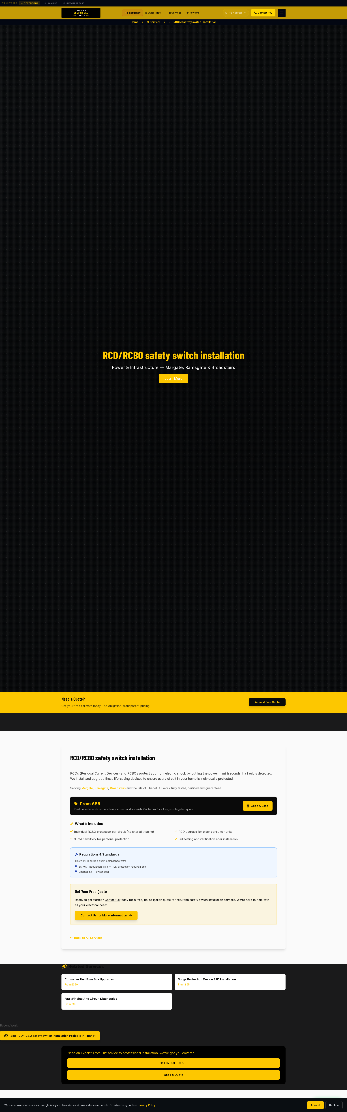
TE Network (236, 13)
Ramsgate (101, 788)
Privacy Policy (147, 1105)
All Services (153, 21)
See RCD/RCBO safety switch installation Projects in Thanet (52, 1036)
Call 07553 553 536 (173, 1063)
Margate (87, 788)
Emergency (134, 12)
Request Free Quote (267, 702)
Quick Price (154, 12)
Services (176, 12)
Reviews (194, 12)
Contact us (112, 900)
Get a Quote (259, 806)
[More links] (282, 13)
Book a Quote (173, 1075)
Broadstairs (118, 788)
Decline (334, 1105)
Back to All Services (88, 938)
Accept (315, 1105)
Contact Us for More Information (104, 915)
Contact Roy (265, 12)
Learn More (173, 378)
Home (134, 21)
